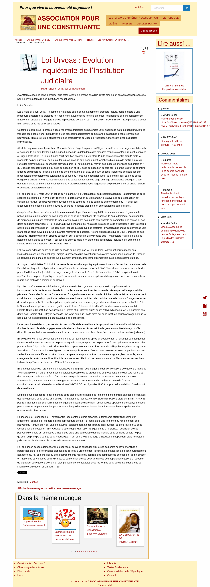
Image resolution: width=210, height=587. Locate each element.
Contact (111, 575)
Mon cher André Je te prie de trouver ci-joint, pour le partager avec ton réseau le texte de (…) (174, 171)
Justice (34, 482)
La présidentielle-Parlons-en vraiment (34, 523)
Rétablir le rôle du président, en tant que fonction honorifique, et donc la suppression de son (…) (173, 201)
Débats (90, 40)
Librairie (111, 563)
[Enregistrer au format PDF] (144, 52)
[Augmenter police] (142, 48)
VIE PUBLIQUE (171, 17)
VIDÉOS (113, 23)
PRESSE (127, 23)
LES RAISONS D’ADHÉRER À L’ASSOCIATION (133, 17)
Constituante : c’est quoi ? (31, 563)
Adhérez (139, 7)
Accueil (19, 40)
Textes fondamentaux (119, 567)
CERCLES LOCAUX (147, 23)
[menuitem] (133, 18)
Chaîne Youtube (149, 30)
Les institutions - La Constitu (112, 40)
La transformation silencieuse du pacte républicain (64, 535)
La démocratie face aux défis (69, 40)
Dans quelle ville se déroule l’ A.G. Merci (172, 142)
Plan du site (23, 571)
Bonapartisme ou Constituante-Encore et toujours (97, 529)
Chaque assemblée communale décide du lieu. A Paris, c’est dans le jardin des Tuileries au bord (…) (173, 234)
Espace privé (105, 585)
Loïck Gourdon (77, 88)
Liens (20, 575)
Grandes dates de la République (125, 571)
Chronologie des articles (30, 567)
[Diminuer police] (147, 48)
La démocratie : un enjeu (39, 40)
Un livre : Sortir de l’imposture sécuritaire (174, 87)
